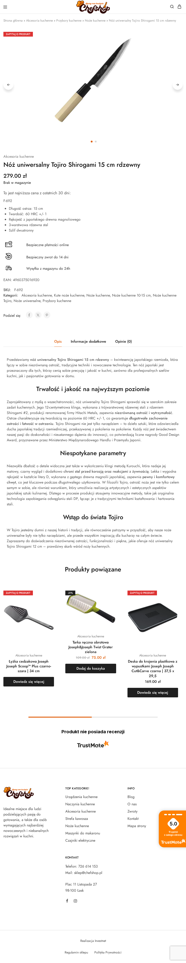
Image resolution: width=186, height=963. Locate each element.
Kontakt (133, 818)
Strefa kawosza (76, 818)
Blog (131, 796)
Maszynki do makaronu (82, 833)
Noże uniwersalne (27, 300)
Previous (8, 85)
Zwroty (132, 811)
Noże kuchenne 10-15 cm (131, 295)
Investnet (100, 940)
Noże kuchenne (95, 20)
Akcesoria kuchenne (39, 20)
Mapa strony (136, 825)
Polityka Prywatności (108, 952)
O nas (132, 804)
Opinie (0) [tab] (123, 341)
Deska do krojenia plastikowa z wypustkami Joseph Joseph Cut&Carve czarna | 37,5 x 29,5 (152, 669)
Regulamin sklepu (76, 952)
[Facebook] (67, 901)
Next (178, 85)
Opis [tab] (58, 341)
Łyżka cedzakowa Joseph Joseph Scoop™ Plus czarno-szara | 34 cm (28, 666)
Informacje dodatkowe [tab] (88, 341)
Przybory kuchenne (68, 20)
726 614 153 (88, 866)
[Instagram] (75, 901)
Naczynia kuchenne (80, 804)
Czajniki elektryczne (80, 840)
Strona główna (13, 20)
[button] (90, 668)
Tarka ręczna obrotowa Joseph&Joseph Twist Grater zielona (91, 647)
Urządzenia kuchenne (81, 796)
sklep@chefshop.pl (88, 872)
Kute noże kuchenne (69, 295)
